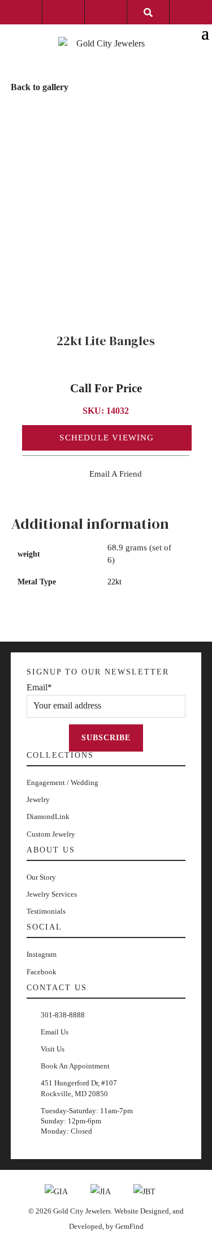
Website (127, 1211)
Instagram (42, 954)
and (178, 1211)
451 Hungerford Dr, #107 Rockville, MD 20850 (79, 1088)
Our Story (41, 877)
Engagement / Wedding (62, 782)
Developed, (87, 1226)
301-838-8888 (63, 1015)
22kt (114, 582)
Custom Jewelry (51, 834)
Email (39, 687)
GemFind (129, 1226)
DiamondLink (48, 816)
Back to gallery (39, 87)
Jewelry (38, 799)
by (110, 1226)
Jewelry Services (52, 894)
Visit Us (52, 1049)
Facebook (42, 972)
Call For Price (106, 388)
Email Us (54, 1032)
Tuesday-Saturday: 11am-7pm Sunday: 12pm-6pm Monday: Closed (87, 1120)
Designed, (156, 1211)
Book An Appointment (75, 1066)
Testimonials (46, 911)
